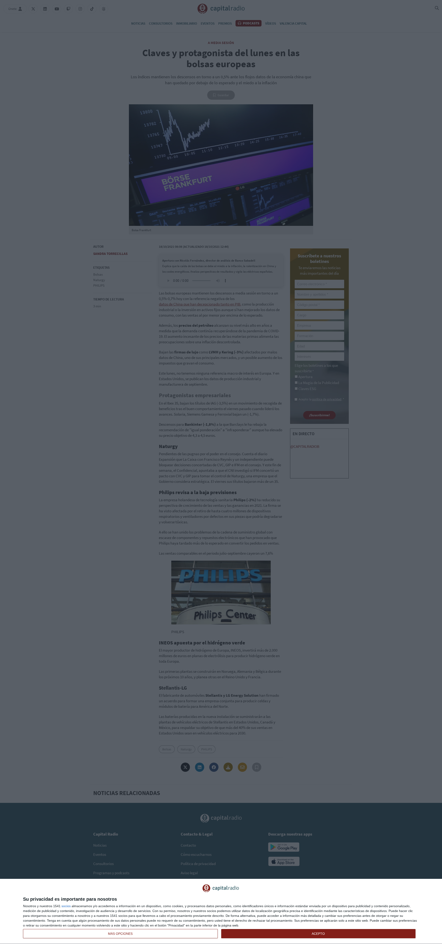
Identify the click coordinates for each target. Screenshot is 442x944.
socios (66, 906)
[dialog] (221, 911)
